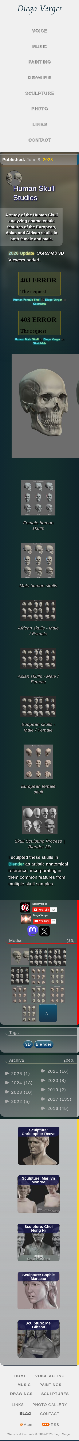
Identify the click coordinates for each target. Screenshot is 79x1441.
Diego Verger (54, 299)
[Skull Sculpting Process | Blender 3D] (40, 835)
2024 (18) (22, 1082)
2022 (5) (20, 1101)
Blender (16, 863)
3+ (47, 1013)
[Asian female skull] (20, 994)
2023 (48, 159)
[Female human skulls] (38, 517)
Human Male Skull (27, 339)
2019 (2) (56, 1089)
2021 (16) (58, 1071)
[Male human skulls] (38, 579)
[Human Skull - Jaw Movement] (20, 957)
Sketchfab (39, 304)
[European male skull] (29, 1013)
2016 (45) (58, 1108)
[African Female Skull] (38, 976)
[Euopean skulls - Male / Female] (38, 718)
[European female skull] (38, 780)
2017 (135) (59, 1099)
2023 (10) (22, 1092)
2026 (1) (20, 1073)
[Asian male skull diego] (38, 994)
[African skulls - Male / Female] (38, 622)
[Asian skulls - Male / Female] (38, 670)
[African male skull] (57, 976)
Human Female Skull (27, 299)
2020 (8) (56, 1080)
